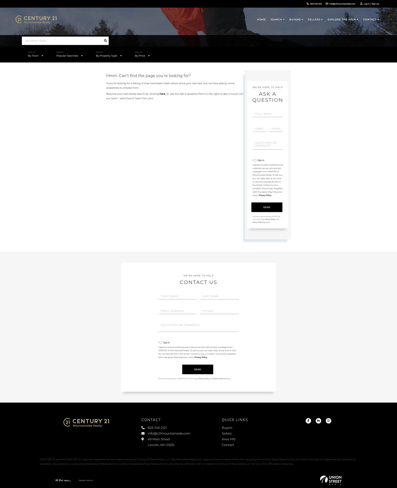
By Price (140, 55)
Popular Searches (67, 55)
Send (267, 207)
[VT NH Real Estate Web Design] (330, 480)
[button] (105, 41)
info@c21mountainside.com (342, 4)
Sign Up (375, 4)
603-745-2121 (316, 4)
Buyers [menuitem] (295, 19)
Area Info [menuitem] (228, 439)
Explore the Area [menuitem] (342, 19)
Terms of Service (259, 222)
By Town (33, 55)
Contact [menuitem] (370, 19)
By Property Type (106, 55)
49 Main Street (160, 442)
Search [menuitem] (276, 19)
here (162, 94)
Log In (367, 4)
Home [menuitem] (261, 19)
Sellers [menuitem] (314, 19)
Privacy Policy (265, 195)
